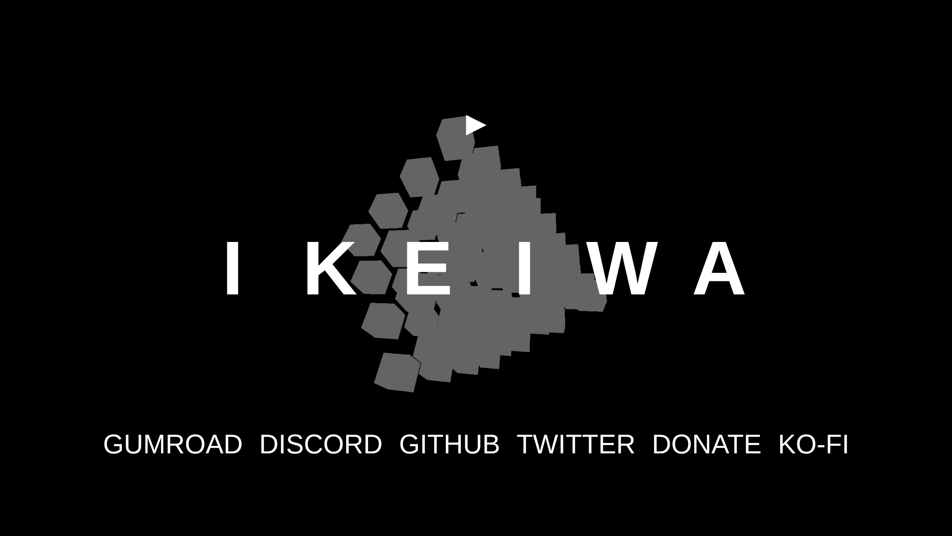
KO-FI (813, 444)
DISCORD (321, 444)
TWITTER (576, 444)
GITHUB (449, 444)
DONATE (707, 444)
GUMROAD (173, 444)
